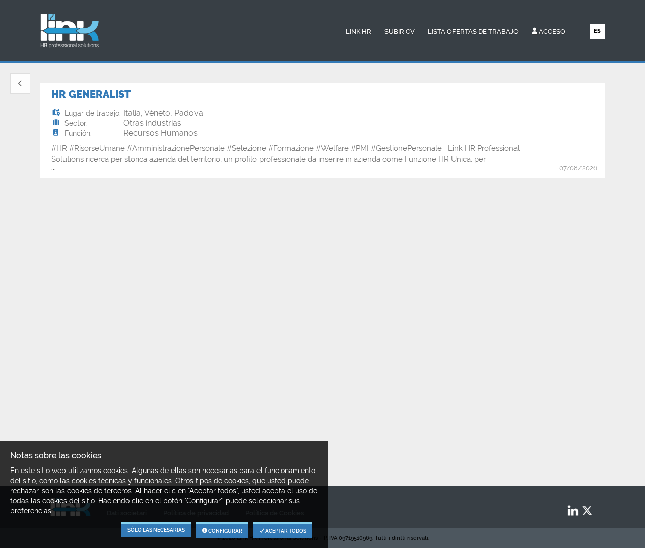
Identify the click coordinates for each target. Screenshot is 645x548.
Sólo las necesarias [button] (156, 530)
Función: (78, 133)
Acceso (551, 31)
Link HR (358, 31)
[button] (20, 83)
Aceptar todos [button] (285, 531)
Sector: (76, 123)
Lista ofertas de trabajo (473, 31)
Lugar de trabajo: (92, 113)
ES (597, 31)
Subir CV (399, 31)
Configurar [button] (224, 531)
